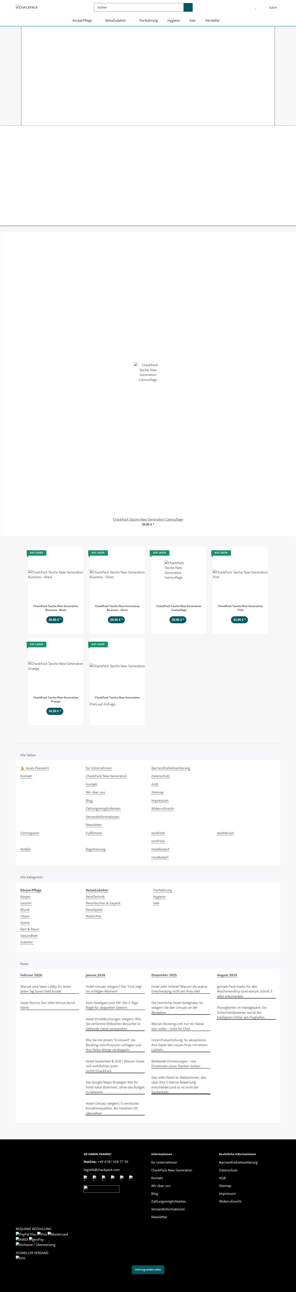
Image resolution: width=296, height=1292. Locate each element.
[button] (247, 7)
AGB (154, 784)
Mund (24, 909)
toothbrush (225, 833)
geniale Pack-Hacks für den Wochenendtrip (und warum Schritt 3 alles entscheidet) (244, 991)
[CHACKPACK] (26, 7)
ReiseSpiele (94, 909)
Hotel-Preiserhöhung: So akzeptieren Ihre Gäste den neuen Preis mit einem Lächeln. (179, 1045)
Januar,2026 (95, 975)
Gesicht (25, 903)
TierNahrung (162, 890)
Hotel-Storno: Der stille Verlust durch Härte (47, 1005)
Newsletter (94, 824)
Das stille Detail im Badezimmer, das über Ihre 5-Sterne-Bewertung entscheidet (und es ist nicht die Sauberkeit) (178, 1084)
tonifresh (158, 833)
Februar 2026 (31, 975)
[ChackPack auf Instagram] (114, 1178)
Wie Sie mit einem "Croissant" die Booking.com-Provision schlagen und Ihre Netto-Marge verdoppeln (113, 1045)
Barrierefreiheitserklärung (170, 768)
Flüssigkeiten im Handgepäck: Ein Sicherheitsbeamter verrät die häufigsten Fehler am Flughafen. (242, 1012)
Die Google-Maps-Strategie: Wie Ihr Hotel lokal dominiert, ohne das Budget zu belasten (115, 1087)
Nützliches (93, 916)
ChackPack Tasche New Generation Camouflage (178, 608)
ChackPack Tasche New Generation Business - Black (55, 608)
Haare (24, 916)
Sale (156, 903)
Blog (89, 800)
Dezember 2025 (164, 975)
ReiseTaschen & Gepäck (103, 903)
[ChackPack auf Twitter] (96, 1178)
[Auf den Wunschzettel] (76, 554)
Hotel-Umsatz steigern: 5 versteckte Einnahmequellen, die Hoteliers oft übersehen (112, 1108)
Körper (25, 896)
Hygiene (159, 896)
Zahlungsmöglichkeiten (103, 808)
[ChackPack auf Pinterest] (105, 1178)
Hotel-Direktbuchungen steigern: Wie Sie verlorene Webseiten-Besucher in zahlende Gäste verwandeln (113, 1024)
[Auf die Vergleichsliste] (65, 554)
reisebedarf (159, 857)
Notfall (25, 849)
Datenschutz (160, 776)
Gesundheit (28, 935)
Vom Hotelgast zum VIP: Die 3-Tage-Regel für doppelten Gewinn (112, 1005)
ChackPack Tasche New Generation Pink (240, 608)
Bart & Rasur (29, 929)
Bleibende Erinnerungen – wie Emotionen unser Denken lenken (175, 1063)
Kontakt (26, 776)
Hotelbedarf (160, 849)
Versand (72, 1279)
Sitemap (157, 792)
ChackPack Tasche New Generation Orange (55, 699)
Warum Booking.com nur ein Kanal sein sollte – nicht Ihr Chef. (177, 1026)
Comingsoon (29, 833)
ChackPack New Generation (106, 776)
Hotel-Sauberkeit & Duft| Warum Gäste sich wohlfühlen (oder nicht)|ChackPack (115, 1066)
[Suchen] (188, 7)
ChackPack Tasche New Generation (117, 697)
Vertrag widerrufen (148, 1269)
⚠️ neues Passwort (34, 768)
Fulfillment (94, 833)
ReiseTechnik (95, 896)
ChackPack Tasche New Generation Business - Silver (117, 608)
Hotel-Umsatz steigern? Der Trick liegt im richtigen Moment (114, 989)
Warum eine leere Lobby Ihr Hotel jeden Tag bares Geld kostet (45, 989)
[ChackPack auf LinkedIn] (132, 1178)
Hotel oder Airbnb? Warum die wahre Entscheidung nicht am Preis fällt (179, 989)
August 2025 (227, 975)
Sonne (25, 922)
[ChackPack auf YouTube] (123, 1178)
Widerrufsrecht (162, 808)
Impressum (159, 800)
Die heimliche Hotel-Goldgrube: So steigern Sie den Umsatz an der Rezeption (177, 1008)
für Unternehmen (99, 768)
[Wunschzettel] (255, 7)
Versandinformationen (102, 816)
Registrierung (96, 849)
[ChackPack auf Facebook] (87, 1178)
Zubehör (26, 942)
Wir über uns (95, 792)
